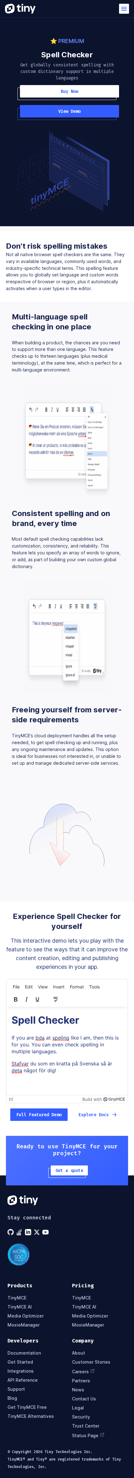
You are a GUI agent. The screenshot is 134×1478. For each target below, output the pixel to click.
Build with (92, 1099)
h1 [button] (11, 1099)
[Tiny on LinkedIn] (28, 1232)
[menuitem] (16, 986)
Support (16, 1389)
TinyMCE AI (19, 1306)
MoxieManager (23, 1324)
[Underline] (37, 999)
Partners (81, 1380)
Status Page (85, 1435)
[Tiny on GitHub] (11, 1232)
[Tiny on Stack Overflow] (20, 1232)
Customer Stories (91, 1362)
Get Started (20, 1362)
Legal (78, 1407)
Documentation (24, 1353)
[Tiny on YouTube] (46, 1232)
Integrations (20, 1371)
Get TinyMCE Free (27, 1407)
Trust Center (85, 1425)
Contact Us (84, 1398)
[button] (124, 9)
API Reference (22, 1380)
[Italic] (26, 999)
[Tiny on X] (37, 1232)
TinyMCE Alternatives (30, 1416)
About (78, 1353)
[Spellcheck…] (55, 999)
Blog (12, 1398)
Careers (80, 1371)
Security (81, 1416)
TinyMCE (16, 1297)
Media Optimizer (25, 1315)
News (78, 1389)
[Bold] (15, 999)
